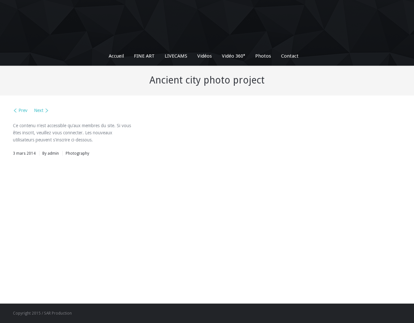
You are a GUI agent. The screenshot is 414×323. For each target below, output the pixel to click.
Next (38, 110)
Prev (22, 110)
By (50, 153)
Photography (77, 153)
